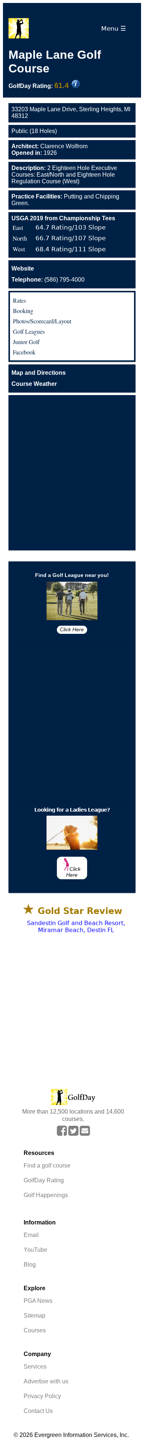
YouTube (35, 1250)
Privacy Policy (42, 1396)
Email (31, 1235)
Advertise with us (46, 1381)
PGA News (38, 1301)
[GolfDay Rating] (76, 85)
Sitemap (34, 1315)
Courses (35, 1330)
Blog (30, 1264)
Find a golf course (47, 1165)
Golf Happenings (46, 1195)
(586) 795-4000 (48, 279)
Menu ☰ (115, 28)
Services (35, 1366)
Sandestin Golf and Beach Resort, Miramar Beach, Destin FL (76, 927)
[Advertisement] (72, 473)
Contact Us (38, 1411)
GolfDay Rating (44, 1180)
